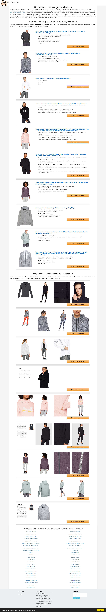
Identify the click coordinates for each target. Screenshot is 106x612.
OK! (100, 610)
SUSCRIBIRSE (76, 598)
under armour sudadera (19, 12)
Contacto (20, 594)
